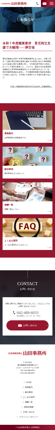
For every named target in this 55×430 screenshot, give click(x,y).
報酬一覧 (29, 402)
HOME (29, 382)
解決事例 (29, 392)
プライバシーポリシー (28, 417)
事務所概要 (29, 407)
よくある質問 (29, 397)
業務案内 (29, 387)
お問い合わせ (29, 412)
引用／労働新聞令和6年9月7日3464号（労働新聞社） (31, 86)
